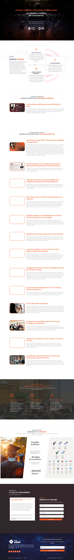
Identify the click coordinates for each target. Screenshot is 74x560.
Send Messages (51, 519)
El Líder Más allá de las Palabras (37, 303)
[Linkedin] (15, 551)
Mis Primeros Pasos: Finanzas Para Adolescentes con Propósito (44, 198)
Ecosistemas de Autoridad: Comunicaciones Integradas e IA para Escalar (45, 141)
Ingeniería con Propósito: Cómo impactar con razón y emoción (44, 339)
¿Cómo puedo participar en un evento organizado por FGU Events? (21, 518)
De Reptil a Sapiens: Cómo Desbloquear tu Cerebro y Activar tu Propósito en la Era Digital (44, 216)
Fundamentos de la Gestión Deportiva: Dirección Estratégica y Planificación (43, 322)
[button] (22, 499)
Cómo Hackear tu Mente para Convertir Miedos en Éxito (43, 105)
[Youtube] (19, 551)
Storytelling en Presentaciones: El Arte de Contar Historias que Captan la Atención (43, 357)
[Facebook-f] (13, 551)
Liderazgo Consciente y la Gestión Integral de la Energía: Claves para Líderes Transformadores (42, 180)
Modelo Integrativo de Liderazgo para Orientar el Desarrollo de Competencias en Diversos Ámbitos (43, 165)
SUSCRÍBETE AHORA (52, 550)
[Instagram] (9, 551)
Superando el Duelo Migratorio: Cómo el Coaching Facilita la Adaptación (43, 288)
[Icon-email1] (17, 551)
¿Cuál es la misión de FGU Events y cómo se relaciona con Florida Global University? (21, 499)
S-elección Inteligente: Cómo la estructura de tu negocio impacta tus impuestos (42, 250)
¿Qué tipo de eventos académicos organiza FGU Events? (22, 515)
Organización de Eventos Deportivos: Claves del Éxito (44, 234)
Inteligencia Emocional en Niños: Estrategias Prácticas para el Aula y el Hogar (45, 269)
